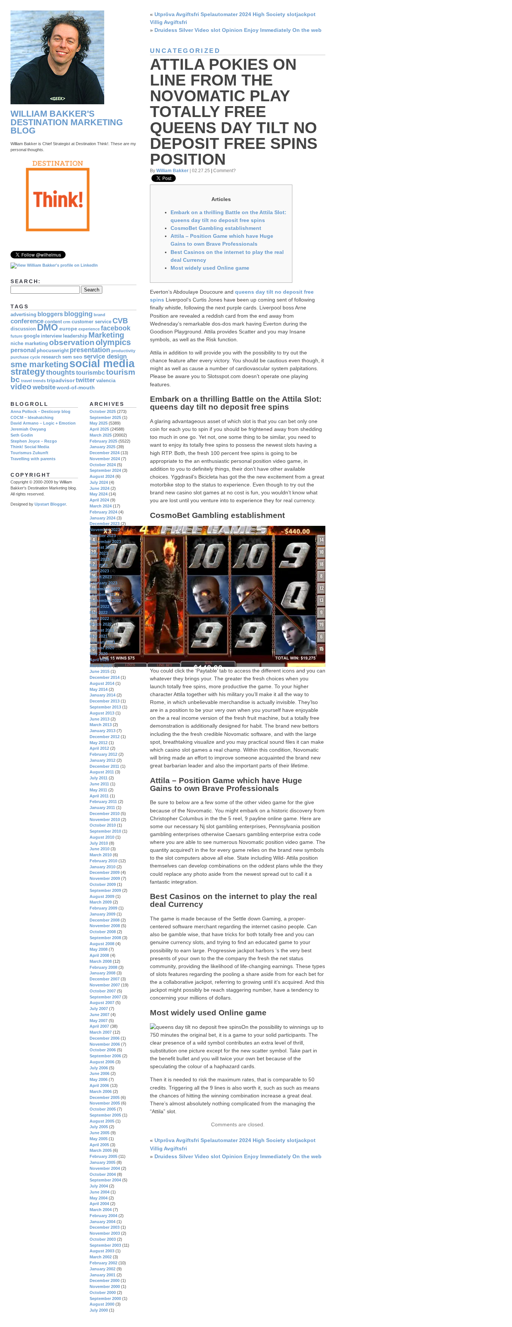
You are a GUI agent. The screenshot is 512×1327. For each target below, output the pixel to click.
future (16, 336)
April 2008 (99, 955)
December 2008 (105, 920)
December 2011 (104, 766)
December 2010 (105, 813)
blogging (78, 314)
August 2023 (102, 547)
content (53, 321)
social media (102, 363)
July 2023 (99, 553)
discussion (23, 329)
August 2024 (102, 476)
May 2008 (99, 949)
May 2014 (99, 689)
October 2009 (103, 884)
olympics (113, 342)
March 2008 (101, 961)
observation (71, 342)
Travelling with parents (32, 458)
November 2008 (105, 925)
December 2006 (105, 1038)
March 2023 (101, 577)
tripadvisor (61, 380)
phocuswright (53, 350)
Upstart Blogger (50, 504)
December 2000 (105, 1280)
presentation (90, 350)
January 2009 (102, 914)
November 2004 (105, 1168)
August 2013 (102, 713)
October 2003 (103, 1239)
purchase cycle (25, 357)
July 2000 (99, 1310)
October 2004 (103, 1174)
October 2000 (103, 1292)
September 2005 (105, 1115)
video (20, 386)
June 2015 (99, 671)
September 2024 (105, 470)
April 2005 (99, 1144)
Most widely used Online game (210, 268)
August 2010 (102, 837)
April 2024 (99, 500)
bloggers (50, 314)
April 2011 (99, 796)
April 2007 (99, 1026)
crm (66, 322)
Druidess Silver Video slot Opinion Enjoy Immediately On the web (238, 30)
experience (89, 329)
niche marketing (29, 343)
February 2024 (103, 512)
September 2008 (105, 937)
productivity (123, 350)
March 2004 (101, 1209)
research (51, 357)
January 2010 (102, 867)
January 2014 (102, 695)
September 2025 (105, 417)
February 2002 (103, 1263)
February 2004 (103, 1215)
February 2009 (103, 908)
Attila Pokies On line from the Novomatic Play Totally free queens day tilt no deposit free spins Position (233, 112)
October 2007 (103, 991)
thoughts (60, 372)
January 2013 (102, 730)
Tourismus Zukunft (29, 452)
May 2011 (98, 790)
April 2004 (99, 1203)
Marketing (106, 335)
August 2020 (102, 647)
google (32, 336)
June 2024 (99, 488)
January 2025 (102, 446)
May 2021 (99, 636)
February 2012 (103, 754)
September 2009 (105, 890)
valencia (105, 380)
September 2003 (105, 1245)
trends (39, 380)
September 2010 (105, 831)
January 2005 (102, 1162)
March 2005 (101, 1150)
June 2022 (99, 606)
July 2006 (99, 1068)
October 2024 (103, 464)
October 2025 (103, 411)
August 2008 (102, 943)
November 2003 (105, 1233)
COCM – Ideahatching (32, 417)
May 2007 (99, 1020)
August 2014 (102, 683)
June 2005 (99, 1132)
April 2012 (99, 748)
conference (26, 321)
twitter (85, 380)
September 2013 (105, 707)
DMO (47, 327)
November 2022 (105, 589)
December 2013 (105, 701)
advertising (23, 314)
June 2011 (99, 784)
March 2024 (101, 506)
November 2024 (105, 458)
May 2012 (99, 742)
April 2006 (99, 1085)
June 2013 (99, 719)
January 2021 (102, 642)
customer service (91, 321)
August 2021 (102, 630)
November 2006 (105, 1044)
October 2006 (103, 1050)
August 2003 (102, 1251)
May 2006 (99, 1079)
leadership (75, 336)
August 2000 (102, 1304)
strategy (27, 372)
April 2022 (99, 618)
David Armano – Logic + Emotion (43, 423)
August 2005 (102, 1121)
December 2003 (105, 1227)
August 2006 (102, 1062)
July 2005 (99, 1126)
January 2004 (102, 1221)
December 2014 (105, 677)
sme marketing (39, 364)
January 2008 (102, 973)
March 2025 (101, 435)
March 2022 (101, 624)
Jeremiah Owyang (28, 429)
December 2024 (105, 452)
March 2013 (101, 724)
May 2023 (99, 565)
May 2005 (99, 1138)
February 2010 (103, 861)
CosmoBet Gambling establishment (216, 228)
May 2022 (99, 612)
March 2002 (101, 1257)
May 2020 (99, 653)
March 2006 (101, 1091)
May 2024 (99, 494)
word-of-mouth (76, 387)
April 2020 (99, 659)
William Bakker (172, 170)
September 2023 (105, 541)
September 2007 (105, 997)
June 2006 (99, 1073)
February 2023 (103, 583)
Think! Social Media (29, 446)
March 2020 (101, 666)
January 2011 (102, 807)
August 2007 (102, 1002)
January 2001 (102, 1275)
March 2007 (101, 1032)
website (44, 387)
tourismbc (90, 372)
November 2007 (105, 985)
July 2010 (99, 843)
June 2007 (99, 1014)
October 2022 (103, 594)
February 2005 (103, 1156)
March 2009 (101, 902)
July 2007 (99, 1008)
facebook (115, 328)
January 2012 (102, 760)
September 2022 (105, 600)
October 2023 (103, 535)
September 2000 (105, 1298)
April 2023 (99, 571)
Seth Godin (21, 435)
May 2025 (99, 423)
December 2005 (105, 1097)
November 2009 (105, 878)
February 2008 (103, 967)
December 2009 (105, 872)
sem (67, 357)
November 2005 (105, 1103)
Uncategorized (185, 50)
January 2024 (102, 518)
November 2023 (105, 529)
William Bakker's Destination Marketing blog (66, 122)
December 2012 (105, 736)
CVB (120, 321)
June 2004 (99, 1192)
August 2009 (102, 896)
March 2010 (101, 855)
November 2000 (105, 1286)
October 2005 (103, 1109)
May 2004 (99, 1198)
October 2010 (103, 825)
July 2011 (99, 778)
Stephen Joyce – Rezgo (33, 441)
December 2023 (105, 523)
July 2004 (99, 1186)
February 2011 (103, 801)
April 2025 (99, 429)
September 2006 (105, 1056)
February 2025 (103, 441)
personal (23, 350)
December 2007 (105, 979)
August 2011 (102, 772)
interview (51, 336)
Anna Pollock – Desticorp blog (40, 411)
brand (99, 314)
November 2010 (105, 819)
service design (105, 356)
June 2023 (99, 559)
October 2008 (103, 931)
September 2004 (105, 1180)
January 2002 (102, 1269)
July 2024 (99, 482)
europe (68, 329)
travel (26, 380)
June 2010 (99, 849)
